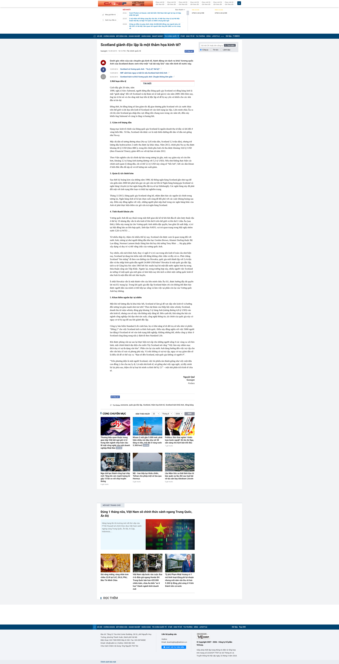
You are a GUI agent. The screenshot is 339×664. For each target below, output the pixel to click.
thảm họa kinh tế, (158, 405)
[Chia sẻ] (103, 69)
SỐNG (208, 36)
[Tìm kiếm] (230, 45)
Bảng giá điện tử (110, 15)
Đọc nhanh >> (180, 10)
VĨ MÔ (182, 36)
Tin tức (215, 50)
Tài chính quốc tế (134, 51)
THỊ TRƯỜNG (200, 36)
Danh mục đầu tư (110, 20)
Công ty (205, 50)
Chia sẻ (190, 51)
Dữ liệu (229, 36)
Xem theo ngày (143, 414)
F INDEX (236, 36)
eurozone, (124, 405)
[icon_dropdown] (239, 3)
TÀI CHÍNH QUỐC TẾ (171, 36)
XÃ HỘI (99, 36)
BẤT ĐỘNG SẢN (121, 36)
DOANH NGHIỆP (134, 36)
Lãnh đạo (226, 50)
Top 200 (242, 627)
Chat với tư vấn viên (175, 647)
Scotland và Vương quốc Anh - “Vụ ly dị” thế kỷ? (140, 69)
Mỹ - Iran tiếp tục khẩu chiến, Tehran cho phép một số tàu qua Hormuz (147, 476)
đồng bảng (189, 405)
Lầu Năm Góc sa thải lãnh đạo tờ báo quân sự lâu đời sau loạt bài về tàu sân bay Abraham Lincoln (179, 476)
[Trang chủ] (94, 36)
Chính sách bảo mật (108, 662)
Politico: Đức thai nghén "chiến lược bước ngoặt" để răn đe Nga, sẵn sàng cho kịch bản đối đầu (179, 440)
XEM (189, 414)
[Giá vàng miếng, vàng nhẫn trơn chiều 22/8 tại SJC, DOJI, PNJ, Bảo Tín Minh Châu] (115, 563)
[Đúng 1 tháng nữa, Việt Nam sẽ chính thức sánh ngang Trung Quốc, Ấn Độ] (170, 534)
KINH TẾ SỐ (190, 36)
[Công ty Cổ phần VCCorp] (217, 636)
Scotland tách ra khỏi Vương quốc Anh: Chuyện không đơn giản (146, 77)
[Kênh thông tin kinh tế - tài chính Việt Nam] (125, 3)
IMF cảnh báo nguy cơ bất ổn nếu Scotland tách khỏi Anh (143, 73)
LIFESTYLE (216, 36)
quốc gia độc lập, (136, 405)
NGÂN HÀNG (146, 36)
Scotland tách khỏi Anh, (175, 405)
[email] (103, 76)
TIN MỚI (147, 83)
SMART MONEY (157, 36)
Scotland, (147, 405)
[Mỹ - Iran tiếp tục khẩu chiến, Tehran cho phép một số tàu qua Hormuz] (147, 462)
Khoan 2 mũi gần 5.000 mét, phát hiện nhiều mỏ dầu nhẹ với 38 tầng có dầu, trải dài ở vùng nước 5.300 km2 (147, 441)
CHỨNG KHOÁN (109, 36)
